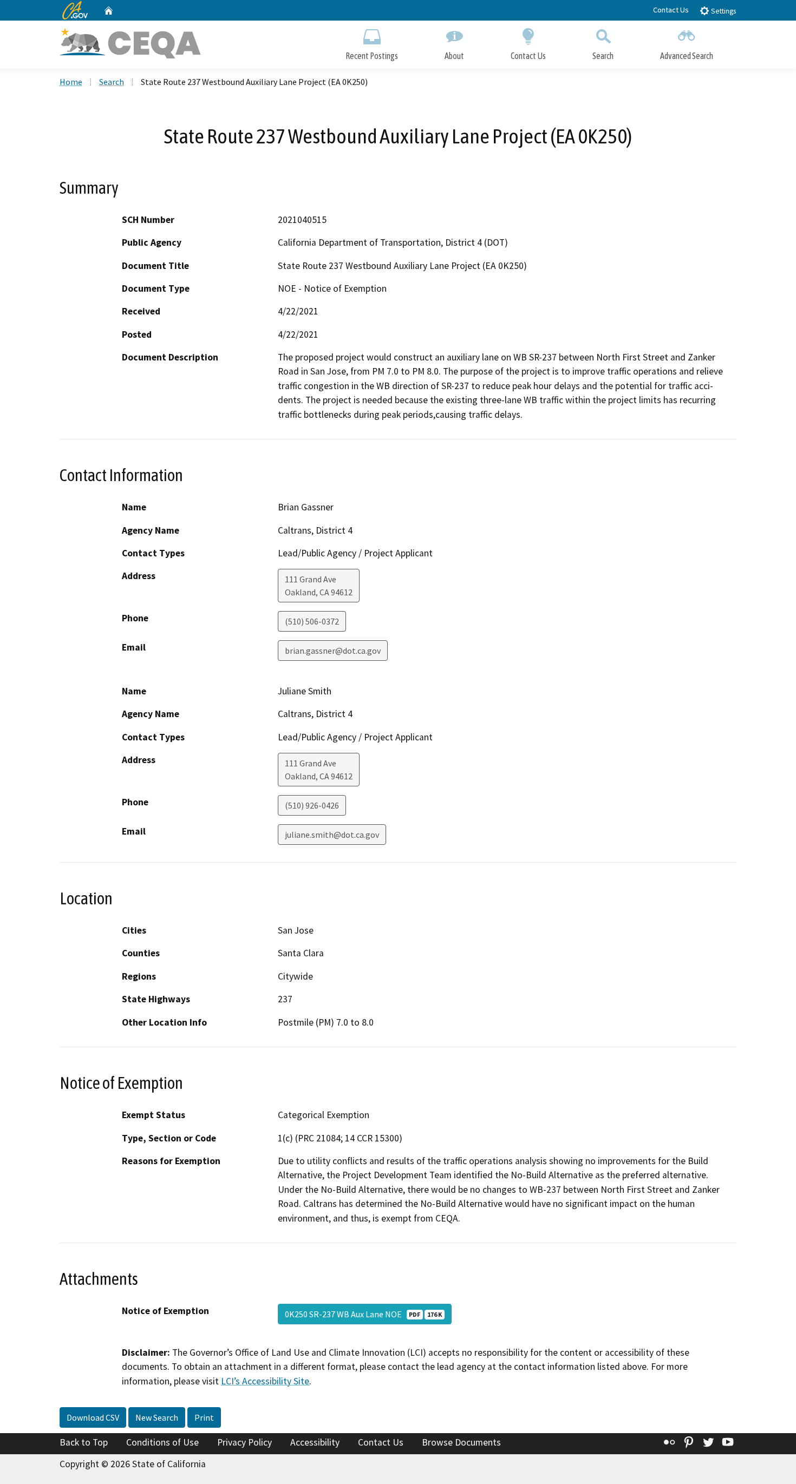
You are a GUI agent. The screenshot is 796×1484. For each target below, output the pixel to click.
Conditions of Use (162, 1442)
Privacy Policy (244, 1442)
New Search (156, 1417)
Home (71, 81)
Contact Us (671, 10)
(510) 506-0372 (312, 621)
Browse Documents (461, 1442)
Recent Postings (371, 56)
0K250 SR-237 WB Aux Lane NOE (363, 1314)
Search (603, 56)
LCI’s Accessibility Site (265, 1381)
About (454, 56)
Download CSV (93, 1417)
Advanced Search (686, 56)
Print (204, 1417)
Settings (722, 11)
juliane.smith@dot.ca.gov (332, 834)
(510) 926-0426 (312, 805)
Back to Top (84, 1442)
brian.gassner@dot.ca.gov (333, 650)
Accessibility (315, 1442)
